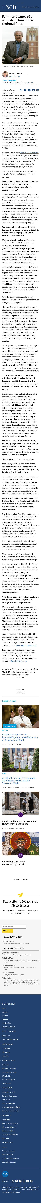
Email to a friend (33, 90)
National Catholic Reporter (5, 1174)
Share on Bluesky (21, 90)
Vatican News (9, 726)
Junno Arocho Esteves (10, 744)
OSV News (21, 744)
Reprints (5, 1138)
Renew (30, 7)
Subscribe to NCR (8, 1092)
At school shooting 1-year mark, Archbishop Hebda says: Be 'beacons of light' (19, 781)
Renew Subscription (9, 1096)
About (4, 1147)
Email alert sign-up (19, 661)
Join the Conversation (9, 80)
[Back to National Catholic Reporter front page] (11, 7)
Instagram (27, 1181)
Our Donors (6, 1083)
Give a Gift (6, 1100)
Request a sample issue (10, 1111)
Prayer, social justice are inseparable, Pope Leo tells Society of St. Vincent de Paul (20, 737)
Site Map (35, 1187)
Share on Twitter (29, 90)
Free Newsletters (8, 1103)
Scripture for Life (8, 1027)
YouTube (24, 1181)
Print (37, 90)
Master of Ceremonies (29, 153)
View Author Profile (14, 76)
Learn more (30, 82)
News (4, 773)
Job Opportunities (8, 1127)
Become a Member (9, 1069)
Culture (5, 1016)
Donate (24, 7)
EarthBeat (6, 1036)
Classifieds (6, 1048)
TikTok (31, 1181)
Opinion (5, 1019)
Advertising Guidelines (8, 1187)
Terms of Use (19, 1187)
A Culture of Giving (9, 1072)
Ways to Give (6, 1076)
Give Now (5, 1065)
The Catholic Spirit (21, 787)
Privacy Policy (7, 1155)
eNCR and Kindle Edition (11, 1107)
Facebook (20, 1181)
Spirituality (6, 1023)
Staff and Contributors (10, 1158)
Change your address (10, 1135)
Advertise (5, 1056)
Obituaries (6, 1052)
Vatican (5, 730)
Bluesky (13, 1181)
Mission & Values (8, 1151)
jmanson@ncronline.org (26, 645)
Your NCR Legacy (8, 1080)
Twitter (16, 1181)
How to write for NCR (10, 1124)
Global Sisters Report (10, 1039)
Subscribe (35, 7)
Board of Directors (9, 1162)
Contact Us (6, 1120)
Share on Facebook (25, 90)
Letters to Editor (8, 1131)
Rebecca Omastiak (8, 787)
